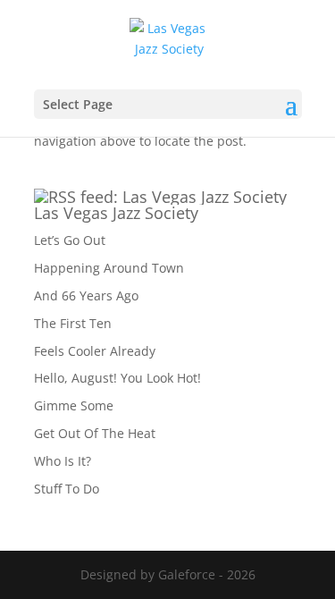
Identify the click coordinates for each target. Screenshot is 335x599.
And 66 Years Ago (86, 295)
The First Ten (73, 323)
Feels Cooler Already (94, 350)
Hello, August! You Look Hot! (117, 377)
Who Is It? (62, 460)
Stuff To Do (66, 488)
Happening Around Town (109, 267)
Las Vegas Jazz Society (116, 213)
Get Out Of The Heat (94, 433)
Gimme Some (73, 405)
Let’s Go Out (69, 240)
